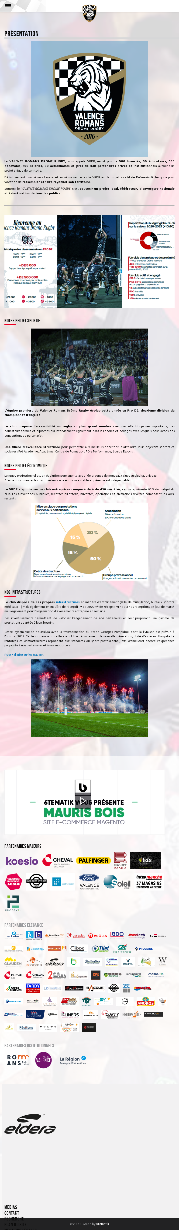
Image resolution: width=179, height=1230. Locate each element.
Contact (11, 1213)
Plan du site (15, 1225)
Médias (10, 1207)
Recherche (14, 1219)
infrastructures (68, 602)
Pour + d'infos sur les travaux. (24, 655)
